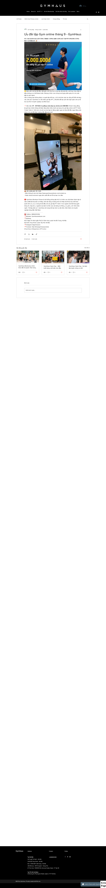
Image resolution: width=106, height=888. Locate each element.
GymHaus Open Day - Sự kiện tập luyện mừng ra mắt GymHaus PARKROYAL (78, 267)
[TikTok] (65, 857)
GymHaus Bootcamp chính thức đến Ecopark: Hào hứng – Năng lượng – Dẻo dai (27, 267)
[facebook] (96, 12)
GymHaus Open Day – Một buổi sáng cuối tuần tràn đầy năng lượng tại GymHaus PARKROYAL (52, 267)
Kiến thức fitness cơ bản (31, 19)
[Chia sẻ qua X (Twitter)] (29, 234)
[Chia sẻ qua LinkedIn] (32, 234)
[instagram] (98, 12)
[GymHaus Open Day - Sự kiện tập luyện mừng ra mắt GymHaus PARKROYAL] (78, 257)
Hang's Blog (56, 19)
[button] (87, 19)
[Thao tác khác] (81, 30)
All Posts (19, 19)
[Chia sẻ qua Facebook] (25, 234)
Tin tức (65, 19)
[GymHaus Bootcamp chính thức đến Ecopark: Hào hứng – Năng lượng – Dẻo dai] (28, 257)
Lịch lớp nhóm (46, 19)
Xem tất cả (86, 247)
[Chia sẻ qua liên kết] (36, 234)
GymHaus (19, 851)
